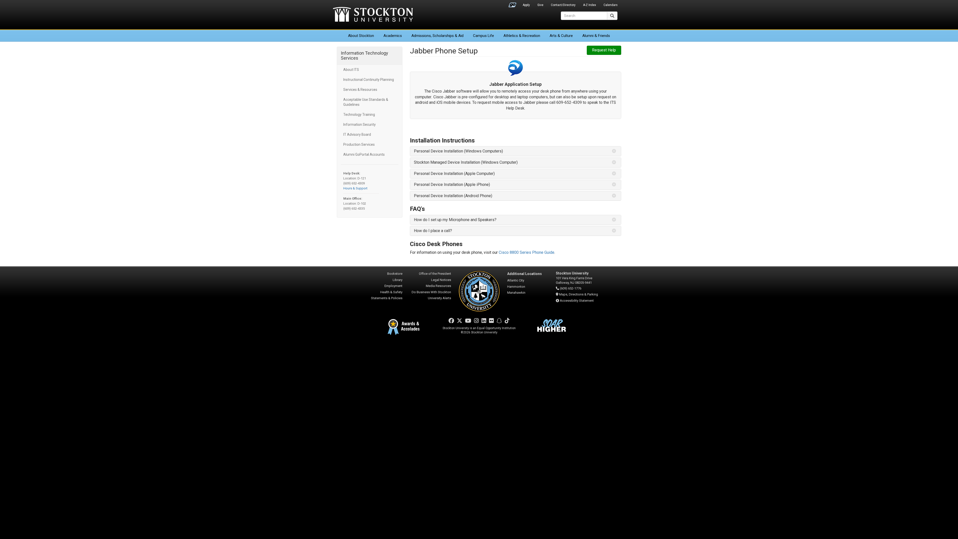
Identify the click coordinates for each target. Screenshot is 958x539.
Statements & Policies (386, 298)
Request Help (604, 50)
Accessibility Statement (577, 300)
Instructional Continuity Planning (368, 80)
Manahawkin (516, 292)
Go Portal (512, 3)
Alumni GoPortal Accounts (364, 154)
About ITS (351, 70)
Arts (561, 35)
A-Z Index (589, 5)
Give (540, 5)
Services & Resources (360, 90)
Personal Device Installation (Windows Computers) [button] (458, 151)
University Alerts (439, 298)
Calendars (610, 5)
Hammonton (516, 286)
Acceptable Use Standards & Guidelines (365, 102)
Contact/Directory (563, 5)
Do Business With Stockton (431, 292)
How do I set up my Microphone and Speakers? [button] (455, 219)
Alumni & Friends (596, 35)
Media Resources (438, 286)
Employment (393, 286)
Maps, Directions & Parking (578, 294)
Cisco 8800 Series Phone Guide (526, 252)
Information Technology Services (364, 55)
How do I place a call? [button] (433, 230)
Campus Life (483, 35)
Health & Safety (391, 292)
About (361, 35)
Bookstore (394, 273)
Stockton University (373, 15)
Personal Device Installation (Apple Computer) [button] (454, 173)
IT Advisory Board (357, 134)
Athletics (521, 35)
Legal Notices (441, 280)
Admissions (437, 35)
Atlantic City (515, 280)
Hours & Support (355, 188)
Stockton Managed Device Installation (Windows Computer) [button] (466, 162)
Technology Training (359, 115)
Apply (526, 5)
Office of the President (435, 273)
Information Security (359, 125)
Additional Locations (524, 274)
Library (397, 280)
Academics (392, 35)
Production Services (359, 144)
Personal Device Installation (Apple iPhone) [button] (452, 184)
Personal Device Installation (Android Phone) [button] (453, 195)
